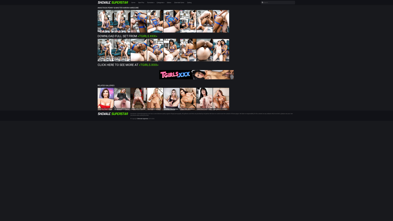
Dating (189, 2)
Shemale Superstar (142, 118)
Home (133, 2)
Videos (169, 2)
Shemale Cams (179, 2)
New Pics (141, 2)
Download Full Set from (127, 36)
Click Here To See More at (128, 65)
